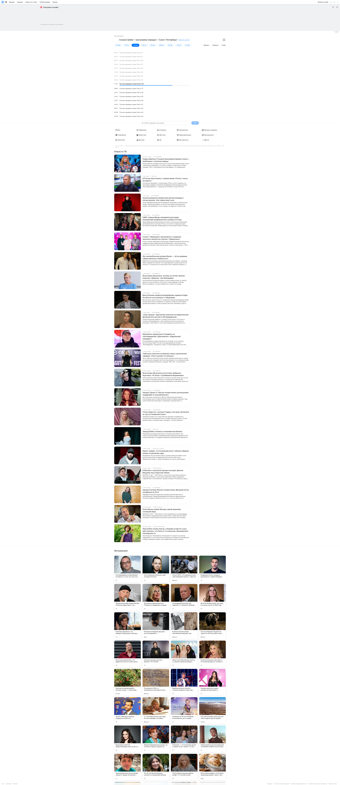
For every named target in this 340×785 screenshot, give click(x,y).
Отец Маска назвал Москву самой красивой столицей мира (162, 510)
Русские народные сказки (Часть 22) (131, 108)
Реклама (15, 783)
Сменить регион (184, 40)
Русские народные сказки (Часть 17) (131, 88)
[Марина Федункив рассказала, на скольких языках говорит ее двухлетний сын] (156, 739)
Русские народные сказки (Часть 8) (131, 53)
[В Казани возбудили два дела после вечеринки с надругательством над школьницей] (156, 625)
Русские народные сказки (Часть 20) (131, 100)
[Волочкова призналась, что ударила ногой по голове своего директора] (127, 654)
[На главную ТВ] (5, 2)
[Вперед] (337, 7)
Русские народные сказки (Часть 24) (131, 116)
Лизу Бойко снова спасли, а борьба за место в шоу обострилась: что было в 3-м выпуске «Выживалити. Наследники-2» (166, 531)
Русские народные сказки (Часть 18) (131, 92)
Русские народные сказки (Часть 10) (131, 60)
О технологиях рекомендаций (281, 783)
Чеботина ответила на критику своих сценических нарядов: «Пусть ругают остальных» (165, 355)
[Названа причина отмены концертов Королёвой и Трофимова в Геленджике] (212, 682)
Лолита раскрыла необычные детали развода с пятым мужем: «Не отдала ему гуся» (163, 199)
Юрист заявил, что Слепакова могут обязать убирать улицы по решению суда (166, 452)
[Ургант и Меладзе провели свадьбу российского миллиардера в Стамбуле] (127, 710)
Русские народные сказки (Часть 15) (131, 80)
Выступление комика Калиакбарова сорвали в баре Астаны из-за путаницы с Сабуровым (165, 296)
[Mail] (2, 2)
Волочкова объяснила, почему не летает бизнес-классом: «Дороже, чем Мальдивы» (164, 277)
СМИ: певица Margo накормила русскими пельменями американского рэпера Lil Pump (162, 218)
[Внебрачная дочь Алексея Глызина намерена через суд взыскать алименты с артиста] (184, 682)
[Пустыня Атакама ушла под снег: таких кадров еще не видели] (212, 710)
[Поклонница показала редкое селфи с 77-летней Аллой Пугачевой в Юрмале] (184, 767)
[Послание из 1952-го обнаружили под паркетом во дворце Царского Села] (156, 682)
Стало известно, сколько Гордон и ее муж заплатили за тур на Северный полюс (166, 413)
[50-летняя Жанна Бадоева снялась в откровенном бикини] (156, 767)
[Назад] (333, 7)
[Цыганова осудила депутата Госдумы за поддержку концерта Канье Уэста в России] (156, 597)
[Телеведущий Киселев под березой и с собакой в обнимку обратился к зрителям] (184, 597)
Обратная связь (333, 783)
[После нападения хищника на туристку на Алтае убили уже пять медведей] (212, 625)
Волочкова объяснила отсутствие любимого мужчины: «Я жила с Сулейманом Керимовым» (163, 374)
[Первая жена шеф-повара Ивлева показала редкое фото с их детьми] (127, 597)
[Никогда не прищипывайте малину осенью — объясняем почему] (127, 682)
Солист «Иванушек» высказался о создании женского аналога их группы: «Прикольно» (162, 238)
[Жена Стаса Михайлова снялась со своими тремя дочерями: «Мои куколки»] (184, 654)
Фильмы (206, 45)
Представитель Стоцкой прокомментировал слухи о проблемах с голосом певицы (165, 160)
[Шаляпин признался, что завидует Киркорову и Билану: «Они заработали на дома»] (127, 625)
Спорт (224, 45)
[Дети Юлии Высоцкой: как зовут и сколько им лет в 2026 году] (212, 597)
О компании (8, 783)
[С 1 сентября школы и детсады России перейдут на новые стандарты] (156, 710)
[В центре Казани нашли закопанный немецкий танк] (184, 625)
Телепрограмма (118, 36)
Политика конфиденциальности (299, 783)
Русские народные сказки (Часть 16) (132, 84)
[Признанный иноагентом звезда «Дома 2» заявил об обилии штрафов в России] (127, 767)
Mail (3, 783)
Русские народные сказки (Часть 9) (131, 56)
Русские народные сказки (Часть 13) (131, 72)
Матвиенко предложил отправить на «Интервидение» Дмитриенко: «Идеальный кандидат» (162, 336)
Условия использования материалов (317, 783)
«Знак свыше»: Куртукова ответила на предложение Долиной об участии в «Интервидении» (166, 316)
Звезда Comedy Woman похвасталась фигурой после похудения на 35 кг (166, 491)
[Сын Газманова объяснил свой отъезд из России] (156, 569)
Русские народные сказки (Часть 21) (131, 104)
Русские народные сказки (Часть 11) (131, 64)
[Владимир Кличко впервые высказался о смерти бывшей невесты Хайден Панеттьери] (212, 569)
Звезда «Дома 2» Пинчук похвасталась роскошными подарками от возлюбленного (165, 393)
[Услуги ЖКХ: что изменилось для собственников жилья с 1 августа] (184, 569)
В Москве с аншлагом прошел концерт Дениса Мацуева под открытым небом (163, 471)
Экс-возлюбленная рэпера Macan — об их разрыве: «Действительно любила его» (165, 257)
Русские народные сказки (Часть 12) (131, 68)
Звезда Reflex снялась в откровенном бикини (162, 431)
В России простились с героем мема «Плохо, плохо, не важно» (165, 179)
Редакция (269, 783)
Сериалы (215, 45)
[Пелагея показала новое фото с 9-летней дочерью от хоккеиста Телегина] (212, 654)
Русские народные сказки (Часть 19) (131, 96)
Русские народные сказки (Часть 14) (131, 76)
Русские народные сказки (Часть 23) (131, 112)
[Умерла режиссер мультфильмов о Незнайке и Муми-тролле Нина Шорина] (212, 739)
